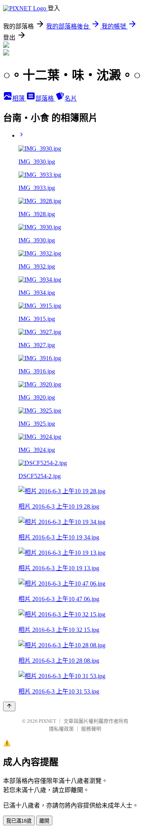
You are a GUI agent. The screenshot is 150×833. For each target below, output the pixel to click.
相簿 (19, 98)
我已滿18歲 (19, 821)
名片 (71, 98)
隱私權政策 (61, 729)
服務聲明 (91, 729)
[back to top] (9, 706)
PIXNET (47, 721)
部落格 (45, 98)
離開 (44, 821)
